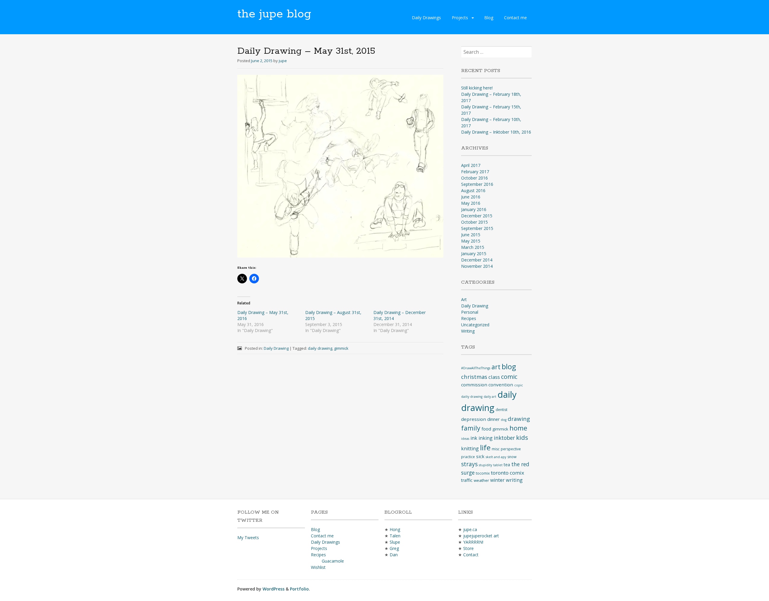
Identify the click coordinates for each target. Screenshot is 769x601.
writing (514, 479)
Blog (488, 17)
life (485, 447)
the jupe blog (274, 14)
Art (464, 299)
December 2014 (476, 260)
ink (473, 438)
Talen (395, 536)
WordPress (273, 589)
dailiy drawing (471, 396)
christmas (474, 376)
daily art (490, 396)
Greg (394, 548)
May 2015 (470, 241)
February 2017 (475, 171)
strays (469, 464)
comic (509, 376)
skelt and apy (496, 457)
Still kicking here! (477, 88)
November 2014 (477, 266)
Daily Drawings (426, 17)
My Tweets (248, 537)
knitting (470, 448)
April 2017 (470, 165)
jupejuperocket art (481, 536)
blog (509, 366)
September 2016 (477, 184)
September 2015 (477, 228)
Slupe (395, 542)
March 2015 (472, 247)
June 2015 (470, 234)
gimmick (341, 348)
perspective (511, 449)
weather (481, 480)
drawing (519, 419)
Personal (469, 312)
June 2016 (470, 197)
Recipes (468, 318)
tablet (498, 465)
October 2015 (474, 222)
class (494, 376)
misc (496, 449)
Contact (471, 554)
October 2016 (474, 178)
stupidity (485, 465)
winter (497, 480)
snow (511, 456)
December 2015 (476, 216)
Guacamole (333, 561)
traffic (467, 480)
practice (468, 456)
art (495, 366)
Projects (460, 17)
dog (503, 420)
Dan (394, 554)
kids (522, 437)
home (518, 427)
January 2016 (473, 209)
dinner (493, 419)
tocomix (483, 473)
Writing (468, 331)
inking (486, 438)
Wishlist (318, 567)
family (470, 428)
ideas (465, 438)
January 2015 (473, 253)
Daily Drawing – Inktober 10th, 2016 (496, 132)
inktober (504, 437)
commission (474, 385)
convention (500, 385)
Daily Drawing (276, 348)
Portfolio (299, 589)
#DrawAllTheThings (475, 368)
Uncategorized (475, 325)
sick (480, 456)
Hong (395, 529)
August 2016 (473, 190)
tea (507, 464)
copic (518, 385)
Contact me (515, 17)
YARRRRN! (473, 542)
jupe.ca (470, 529)
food (486, 429)
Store (468, 548)
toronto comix (507, 472)
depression (473, 419)
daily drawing (320, 348)
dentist (501, 409)
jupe (283, 60)
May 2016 (470, 203)
